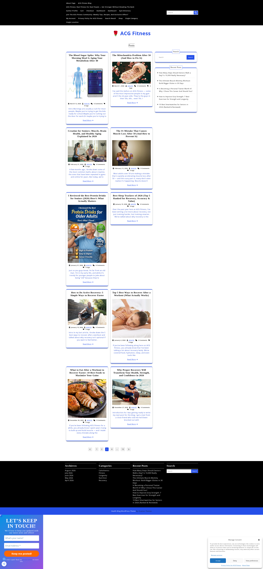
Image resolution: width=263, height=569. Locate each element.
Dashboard (101, 11)
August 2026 (70, 470)
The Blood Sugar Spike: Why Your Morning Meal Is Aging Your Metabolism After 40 (87, 58)
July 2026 (69, 473)
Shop (121, 18)
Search (196, 12)
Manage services (216, 555)
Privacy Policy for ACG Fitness (231, 565)
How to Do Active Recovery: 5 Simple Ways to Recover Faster (87, 293)
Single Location (72, 22)
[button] (259, 540)
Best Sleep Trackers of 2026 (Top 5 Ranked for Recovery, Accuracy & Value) (131, 198)
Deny (235, 561)
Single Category (131, 18)
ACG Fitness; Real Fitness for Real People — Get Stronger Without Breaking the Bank (100, 7)
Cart (82, 11)
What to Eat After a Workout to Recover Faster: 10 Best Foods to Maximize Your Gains (87, 373)
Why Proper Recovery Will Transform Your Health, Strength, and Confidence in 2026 (131, 373)
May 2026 (69, 478)
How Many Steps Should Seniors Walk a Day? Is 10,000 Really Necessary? (147, 473)
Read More (87, 120)
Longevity (103, 475)
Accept (218, 561)
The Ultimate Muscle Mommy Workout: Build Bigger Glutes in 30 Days (148, 480)
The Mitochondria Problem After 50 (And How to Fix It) (131, 56)
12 (123, 448)
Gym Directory (125, 11)
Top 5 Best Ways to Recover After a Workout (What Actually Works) (131, 293)
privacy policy (27, 559)
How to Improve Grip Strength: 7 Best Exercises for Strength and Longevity (147, 495)
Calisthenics (104, 470)
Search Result (110, 18)
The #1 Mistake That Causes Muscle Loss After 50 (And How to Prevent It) (131, 134)
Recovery (103, 480)
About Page (246, 565)
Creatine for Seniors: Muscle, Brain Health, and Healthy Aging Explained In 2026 (87, 134)
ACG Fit (87, 104)
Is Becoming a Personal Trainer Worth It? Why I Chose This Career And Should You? (147, 487)
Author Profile (72, 11)
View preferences (252, 561)
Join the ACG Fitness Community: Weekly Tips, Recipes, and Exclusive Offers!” (97, 15)
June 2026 (69, 475)
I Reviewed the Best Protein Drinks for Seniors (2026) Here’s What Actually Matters (87, 198)
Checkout (90, 11)
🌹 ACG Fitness (131, 33)
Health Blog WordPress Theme (131, 511)
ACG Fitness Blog (84, 3)
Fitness (102, 473)
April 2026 (69, 480)
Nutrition (103, 478)
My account (71, 18)
